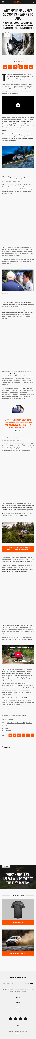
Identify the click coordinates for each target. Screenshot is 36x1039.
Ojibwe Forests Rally (20, 723)
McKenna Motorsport (11, 723)
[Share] (5, 66)
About (18, 1011)
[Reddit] (26, 66)
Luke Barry (21, 61)
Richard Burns (29, 723)
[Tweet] (10, 66)
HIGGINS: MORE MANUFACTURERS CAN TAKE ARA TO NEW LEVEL (18, 548)
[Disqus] (18, 827)
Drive (18, 1002)
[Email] (31, 66)
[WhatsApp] (15, 66)
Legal (18, 1025)
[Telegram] (21, 66)
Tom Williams (5, 725)
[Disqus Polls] (18, 774)
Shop (18, 1007)
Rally (18, 997)
